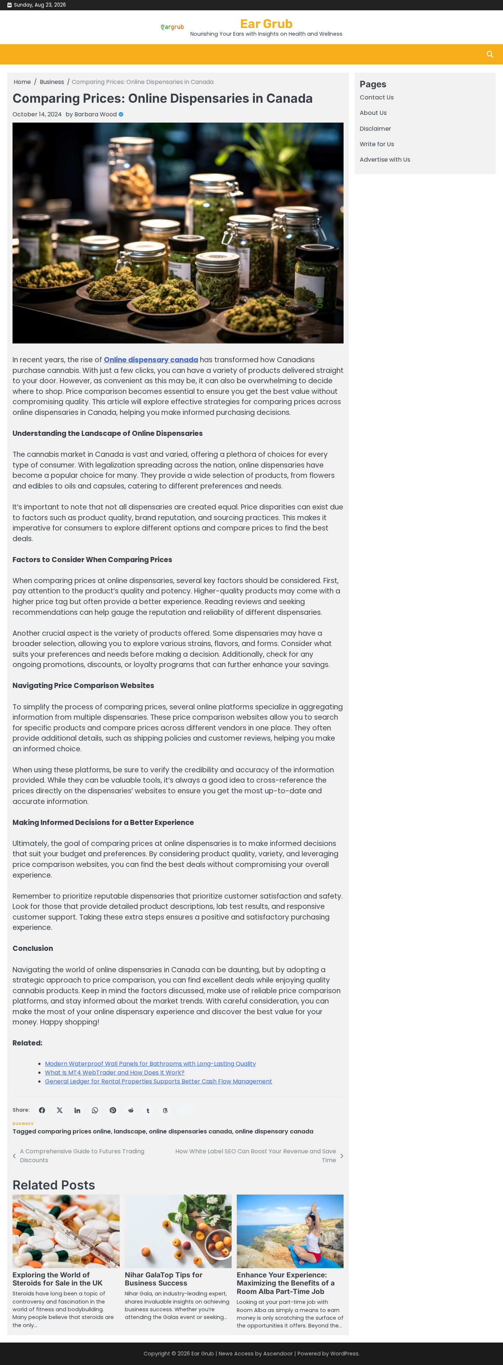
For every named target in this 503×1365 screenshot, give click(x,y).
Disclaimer (375, 128)
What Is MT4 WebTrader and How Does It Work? (114, 1072)
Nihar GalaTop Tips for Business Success (164, 1279)
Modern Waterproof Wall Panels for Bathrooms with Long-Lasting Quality (150, 1063)
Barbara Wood (95, 114)
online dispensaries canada (190, 1131)
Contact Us (377, 97)
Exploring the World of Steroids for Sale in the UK (58, 1279)
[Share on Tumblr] (148, 1110)
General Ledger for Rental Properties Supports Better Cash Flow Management (158, 1081)
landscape (130, 1131)
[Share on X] (60, 1110)
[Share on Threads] (166, 1110)
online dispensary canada (274, 1131)
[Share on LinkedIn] (77, 1110)
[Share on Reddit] (130, 1110)
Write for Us (377, 144)
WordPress (344, 1353)
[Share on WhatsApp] (95, 1110)
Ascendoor (278, 1353)
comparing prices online (74, 1131)
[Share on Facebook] (42, 1110)
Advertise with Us (385, 160)
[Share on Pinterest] (113, 1110)
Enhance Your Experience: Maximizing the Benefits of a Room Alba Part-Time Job (286, 1283)
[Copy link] (185, 1110)
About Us (373, 113)
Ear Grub (266, 23)
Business (23, 1124)
